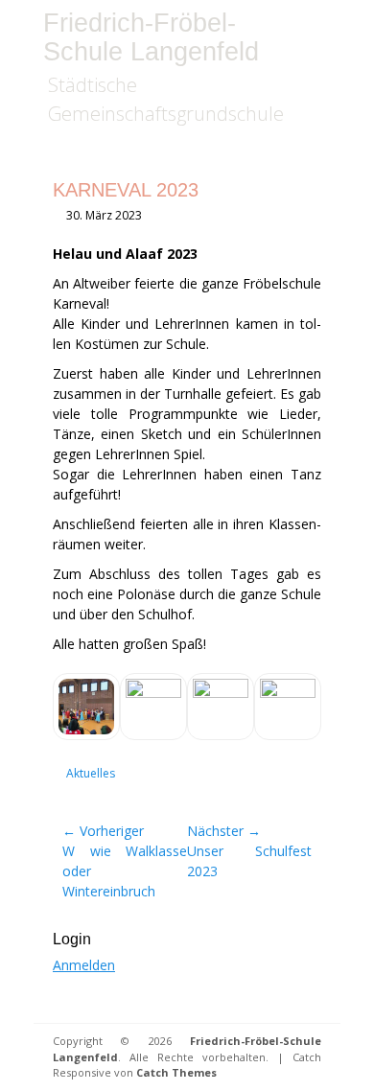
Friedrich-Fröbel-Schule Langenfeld (151, 37)
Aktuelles (90, 773)
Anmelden (84, 965)
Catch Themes (176, 1072)
